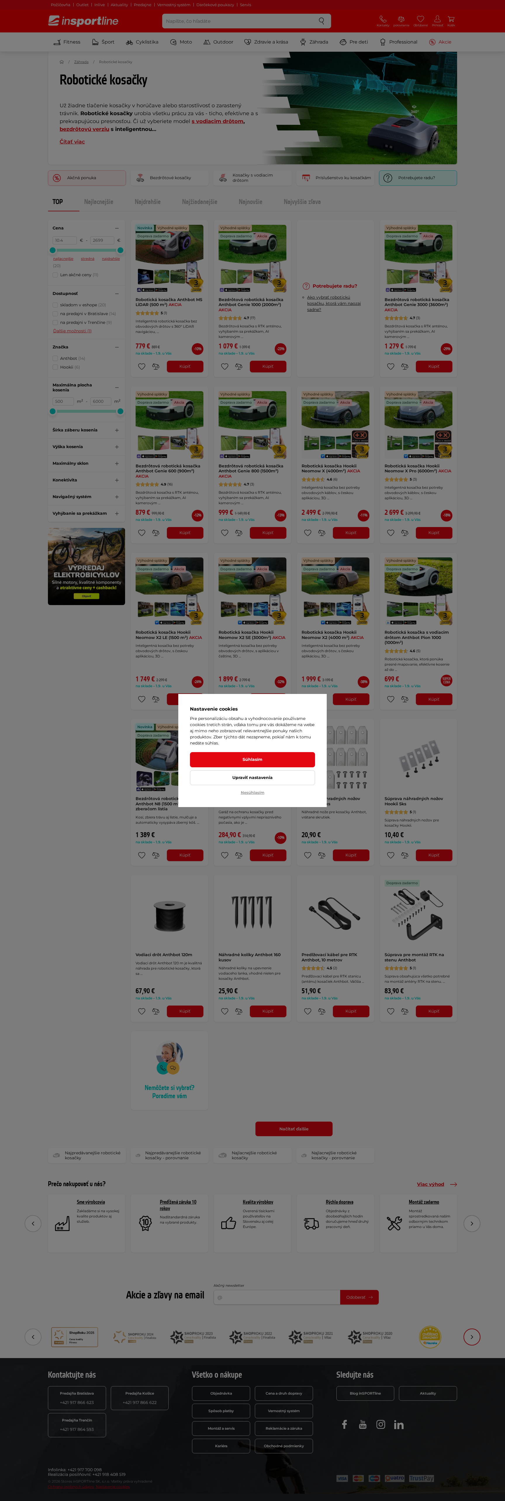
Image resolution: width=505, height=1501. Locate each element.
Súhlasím (252, 759)
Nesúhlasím (252, 792)
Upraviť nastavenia (252, 777)
